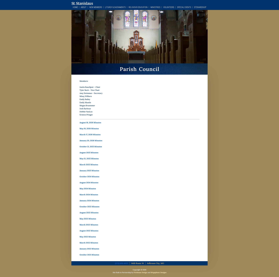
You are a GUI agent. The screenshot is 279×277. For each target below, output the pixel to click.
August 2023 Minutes (89, 212)
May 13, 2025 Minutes (89, 158)
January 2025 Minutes (89, 170)
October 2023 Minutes (89, 206)
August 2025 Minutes (89, 152)
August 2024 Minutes (89, 182)
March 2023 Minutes (89, 225)
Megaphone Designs (158, 272)
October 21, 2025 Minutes (91, 146)
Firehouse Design (140, 272)
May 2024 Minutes (88, 188)
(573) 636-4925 (121, 263)
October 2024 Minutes (89, 176)
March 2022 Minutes (89, 243)
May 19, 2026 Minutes (89, 128)
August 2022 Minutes (89, 231)
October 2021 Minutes (89, 255)
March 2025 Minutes (89, 164)
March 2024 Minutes (89, 194)
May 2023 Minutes (88, 219)
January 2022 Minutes (89, 249)
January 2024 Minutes (89, 200)
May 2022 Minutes (88, 237)
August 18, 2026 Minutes (90, 122)
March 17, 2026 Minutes (90, 134)
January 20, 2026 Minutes (91, 140)
